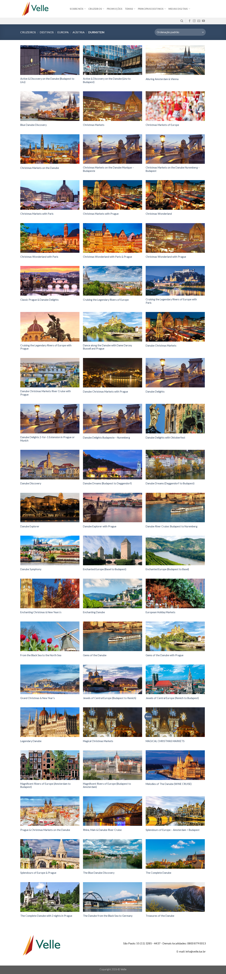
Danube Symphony (30, 569)
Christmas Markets (93, 124)
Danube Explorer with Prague (99, 526)
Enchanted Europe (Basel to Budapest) (104, 569)
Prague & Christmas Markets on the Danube (45, 829)
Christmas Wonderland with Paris (39, 256)
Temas (129, 8)
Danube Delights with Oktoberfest (165, 437)
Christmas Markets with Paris (36, 213)
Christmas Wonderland (159, 213)
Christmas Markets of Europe (162, 124)
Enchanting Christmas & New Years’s (40, 612)
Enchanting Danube (94, 612)
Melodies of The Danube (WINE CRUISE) (169, 783)
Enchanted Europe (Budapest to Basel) (167, 569)
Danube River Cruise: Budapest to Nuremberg (171, 526)
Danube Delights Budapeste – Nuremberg (106, 437)
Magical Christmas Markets (98, 741)
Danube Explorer (29, 526)
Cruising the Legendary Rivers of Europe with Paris (171, 301)
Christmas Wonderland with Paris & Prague (107, 256)
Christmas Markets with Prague (101, 213)
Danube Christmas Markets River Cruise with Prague (45, 393)
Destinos (47, 32)
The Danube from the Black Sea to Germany (107, 915)
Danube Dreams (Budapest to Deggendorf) (107, 483)
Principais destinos (151, 8)
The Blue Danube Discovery (98, 872)
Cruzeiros (28, 32)
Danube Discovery (30, 483)
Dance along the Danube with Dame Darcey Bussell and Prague (107, 347)
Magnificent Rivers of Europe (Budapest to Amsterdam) (107, 785)
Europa (63, 32)
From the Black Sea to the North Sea (40, 655)
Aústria (79, 32)
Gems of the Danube (94, 655)
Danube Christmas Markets (161, 345)
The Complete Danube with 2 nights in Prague (46, 915)
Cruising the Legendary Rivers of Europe (106, 299)
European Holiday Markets (160, 612)
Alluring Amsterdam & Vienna (162, 79)
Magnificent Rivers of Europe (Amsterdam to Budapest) (45, 785)
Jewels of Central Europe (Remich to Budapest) (172, 698)
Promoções (114, 8)
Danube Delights (155, 391)
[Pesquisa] (181, 21)
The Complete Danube (158, 872)
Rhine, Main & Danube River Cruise (102, 829)
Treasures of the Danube (160, 915)
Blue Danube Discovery (33, 124)
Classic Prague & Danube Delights (39, 299)
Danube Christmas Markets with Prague (105, 391)
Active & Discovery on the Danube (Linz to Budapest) (107, 80)
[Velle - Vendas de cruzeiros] (42, 9)
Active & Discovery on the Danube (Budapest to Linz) (47, 80)
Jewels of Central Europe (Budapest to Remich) (109, 698)
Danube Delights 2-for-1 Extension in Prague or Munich (47, 439)
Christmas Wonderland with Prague (166, 256)
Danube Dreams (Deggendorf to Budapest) (170, 483)
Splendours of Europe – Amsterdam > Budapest (173, 829)
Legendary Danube (30, 741)
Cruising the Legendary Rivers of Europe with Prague (46, 347)
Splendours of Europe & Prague (38, 872)
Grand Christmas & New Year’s (37, 698)
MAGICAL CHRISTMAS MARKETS (165, 741)
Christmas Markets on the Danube (39, 167)
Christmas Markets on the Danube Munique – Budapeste (108, 169)
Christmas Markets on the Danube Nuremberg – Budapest (173, 169)
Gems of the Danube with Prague (164, 655)
